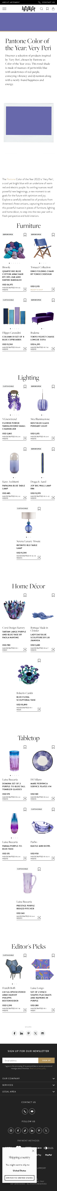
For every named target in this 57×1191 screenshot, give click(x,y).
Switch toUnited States (19, 1178)
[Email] (42, 1033)
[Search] (41, 9)
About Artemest (11, 2)
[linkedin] (21, 1033)
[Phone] (25, 1111)
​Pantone (11, 179)
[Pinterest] (28, 1033)
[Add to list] (25, 235)
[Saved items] (47, 9)
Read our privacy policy (38, 1068)
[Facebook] (14, 1033)
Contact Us (48, 2)
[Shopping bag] (53, 9)
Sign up (46, 1060)
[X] (35, 1033)
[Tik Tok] (25, 1130)
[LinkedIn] (32, 1130)
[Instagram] (11, 1130)
